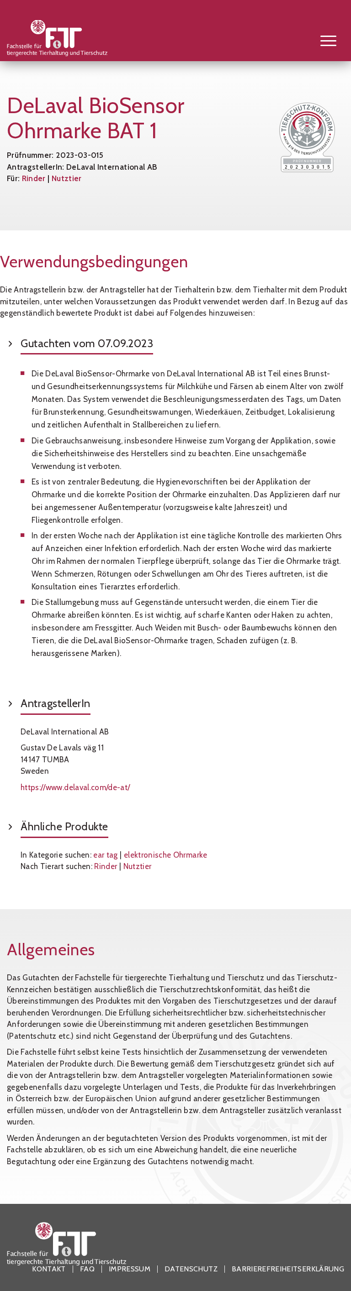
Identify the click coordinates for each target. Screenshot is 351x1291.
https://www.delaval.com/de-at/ (75, 787)
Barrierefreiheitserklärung (288, 1269)
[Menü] (323, 40)
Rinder (34, 178)
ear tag (105, 854)
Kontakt (48, 1269)
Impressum (129, 1269)
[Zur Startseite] (66, 40)
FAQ (87, 1269)
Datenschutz (191, 1269)
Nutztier (67, 178)
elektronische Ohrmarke (165, 854)
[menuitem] (323, 40)
